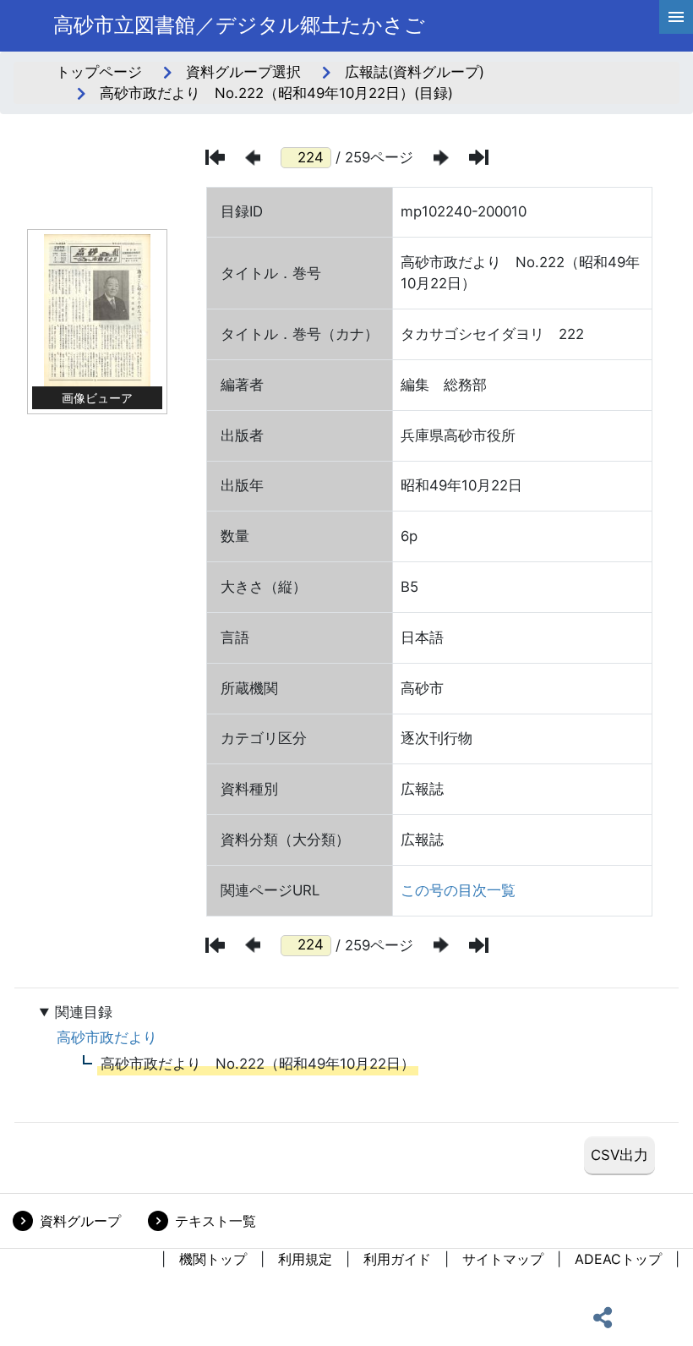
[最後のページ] (478, 157)
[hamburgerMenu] (676, 17)
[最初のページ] (215, 157)
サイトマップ (502, 1258)
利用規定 (305, 1258)
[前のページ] (252, 158)
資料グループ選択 (243, 71)
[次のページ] (441, 158)
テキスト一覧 (215, 1220)
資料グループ (80, 1220)
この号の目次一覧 (458, 890)
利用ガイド (397, 1258)
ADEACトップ (618, 1258)
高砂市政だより (107, 1037)
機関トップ (213, 1258)
